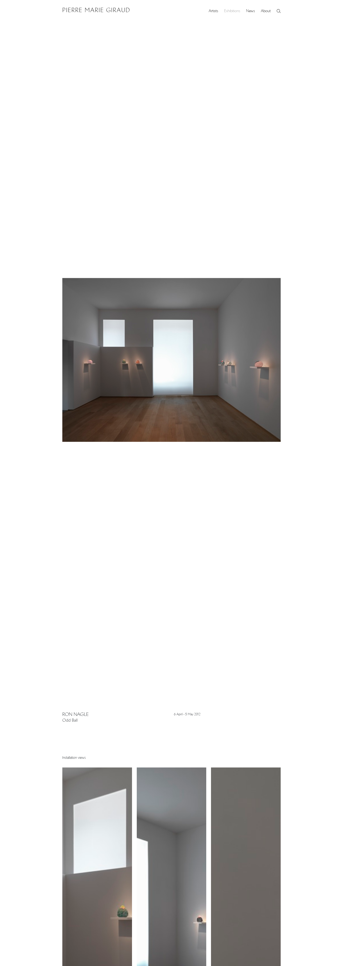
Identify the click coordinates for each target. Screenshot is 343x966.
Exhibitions (232, 11)
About (266, 11)
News (250, 11)
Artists (213, 11)
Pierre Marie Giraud (96, 10)
